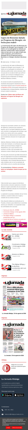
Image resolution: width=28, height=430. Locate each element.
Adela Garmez (6, 62)
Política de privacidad (17, 427)
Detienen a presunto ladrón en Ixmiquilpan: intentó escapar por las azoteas (14, 169)
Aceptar (8, 427)
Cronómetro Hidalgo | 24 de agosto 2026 (14, 212)
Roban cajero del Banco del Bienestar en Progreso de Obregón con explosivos (12, 96)
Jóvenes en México (8, 213)
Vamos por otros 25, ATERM (11, 210)
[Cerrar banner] (26, 420)
